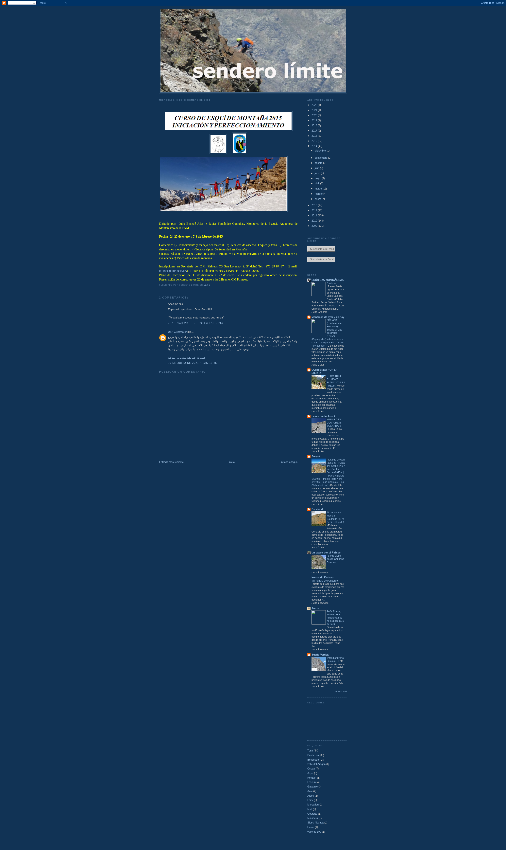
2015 (315, 140)
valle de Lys (314, 831)
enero (318, 198)
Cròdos (331, 283)
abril (317, 183)
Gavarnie (312, 786)
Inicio (231, 462)
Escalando (318, 509)
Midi (309, 809)
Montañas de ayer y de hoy (328, 317)
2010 (315, 220)
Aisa (309, 791)
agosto (319, 162)
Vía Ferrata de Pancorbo (325, 580)
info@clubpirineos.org (173, 270)
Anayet (316, 456)
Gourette (312, 813)
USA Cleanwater (177, 331)
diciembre (321, 150)
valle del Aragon (316, 764)
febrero (319, 193)
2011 (315, 215)
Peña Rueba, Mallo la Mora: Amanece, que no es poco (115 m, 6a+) (335, 617)
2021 (315, 110)
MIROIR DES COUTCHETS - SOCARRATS (335, 422)
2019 (315, 120)
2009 (315, 225)
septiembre (321, 157)
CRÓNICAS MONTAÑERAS (328, 280)
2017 (315, 130)
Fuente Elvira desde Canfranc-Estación (336, 559)
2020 (315, 115)
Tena (310, 750)
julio (317, 168)
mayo (318, 178)
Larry (310, 800)
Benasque (313, 759)
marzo (319, 188)
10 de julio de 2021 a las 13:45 (192, 362)
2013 (315, 205)
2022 (315, 104)
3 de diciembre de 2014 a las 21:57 (195, 322)
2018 (315, 125)
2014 (315, 146)
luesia (310, 827)
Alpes (310, 795)
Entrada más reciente (171, 462)
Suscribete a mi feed (321, 248)
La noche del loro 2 (323, 416)
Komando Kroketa (322, 577)
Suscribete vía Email (321, 259)
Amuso (316, 608)
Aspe (310, 773)
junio (318, 173)
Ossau (311, 768)
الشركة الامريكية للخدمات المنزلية (186, 357)
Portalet (311, 777)
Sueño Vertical (320, 654)
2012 (315, 210)
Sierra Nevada (315, 822)
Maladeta (312, 818)
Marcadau (313, 804)
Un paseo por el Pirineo (326, 552)
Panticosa (313, 755)
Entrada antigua (288, 462)
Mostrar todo (341, 691)
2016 (315, 135)
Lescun (311, 782)
